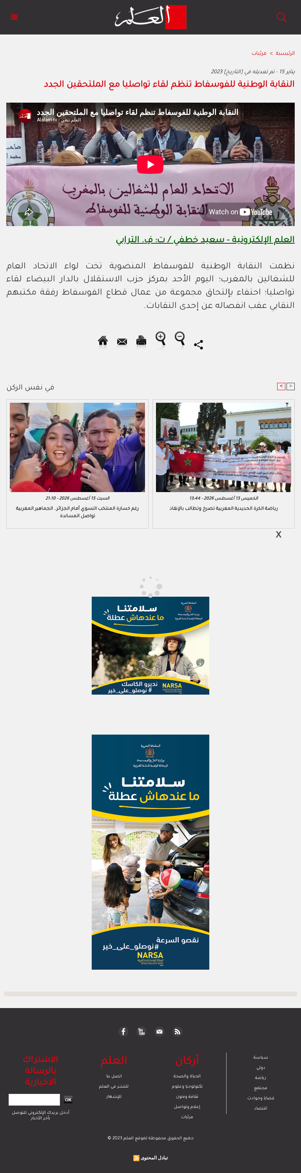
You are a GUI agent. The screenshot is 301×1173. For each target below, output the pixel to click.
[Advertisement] (73, 586)
